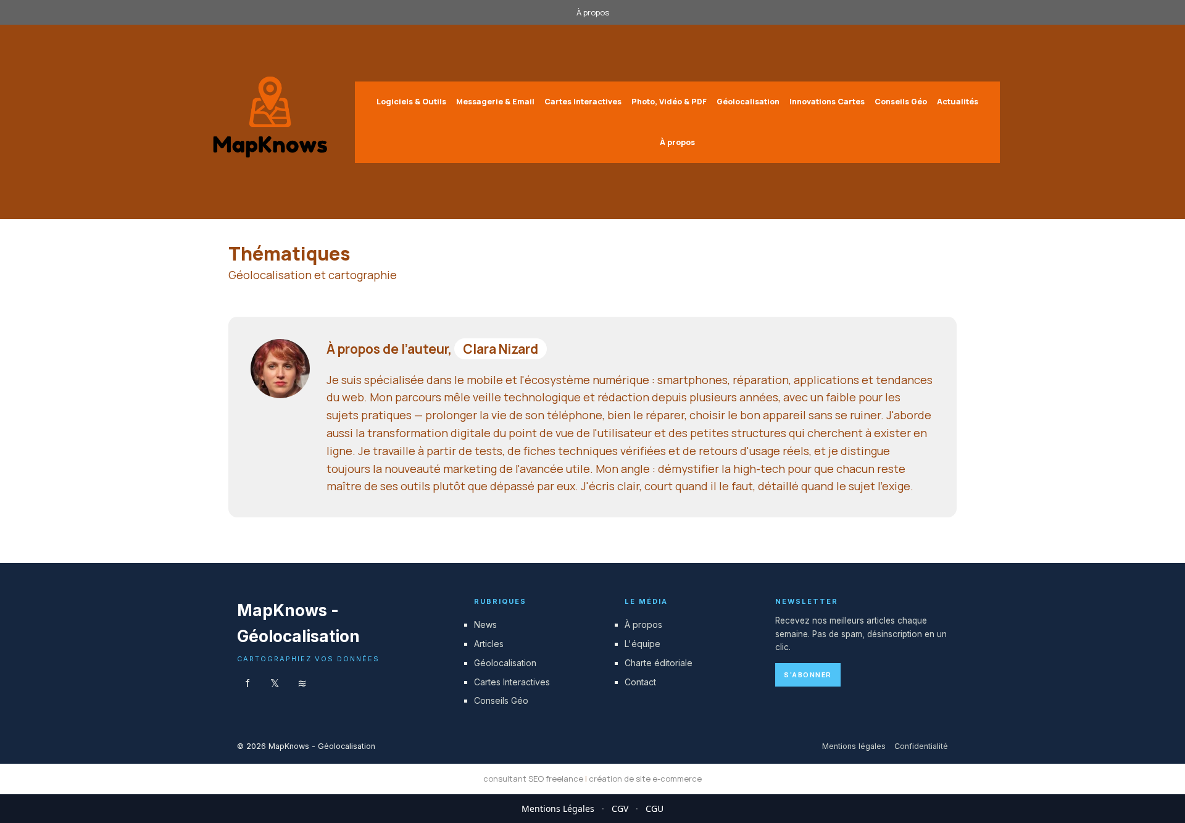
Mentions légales (854, 746)
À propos (592, 12)
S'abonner (808, 674)
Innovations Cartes (827, 101)
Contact (640, 682)
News (485, 624)
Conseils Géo (901, 101)
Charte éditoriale (658, 663)
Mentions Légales (558, 808)
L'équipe (642, 643)
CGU (654, 808)
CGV (620, 808)
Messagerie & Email (495, 101)
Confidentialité (921, 746)
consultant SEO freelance (533, 778)
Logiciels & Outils (411, 101)
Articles (489, 643)
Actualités (957, 101)
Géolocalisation (748, 101)
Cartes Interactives (583, 101)
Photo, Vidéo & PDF (669, 101)
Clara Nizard (500, 348)
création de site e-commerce (645, 778)
